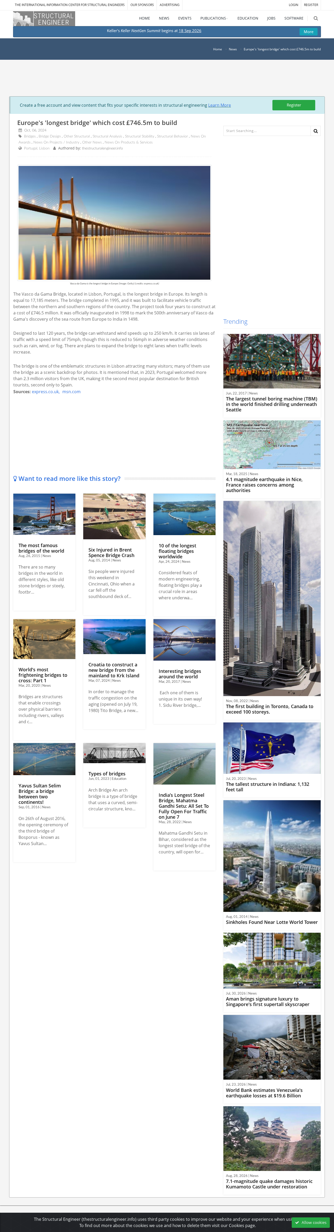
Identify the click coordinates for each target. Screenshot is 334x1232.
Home (217, 49)
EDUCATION (247, 18)
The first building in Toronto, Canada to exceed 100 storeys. (269, 709)
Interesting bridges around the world (180, 674)
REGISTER (311, 5)
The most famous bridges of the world (41, 548)
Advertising (170, 5)
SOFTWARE (293, 18)
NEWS (164, 18)
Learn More (219, 105)
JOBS (271, 18)
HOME (144, 18)
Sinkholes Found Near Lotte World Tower (272, 922)
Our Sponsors (142, 5)
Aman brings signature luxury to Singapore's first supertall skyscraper (267, 1001)
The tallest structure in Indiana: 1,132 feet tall (267, 787)
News (233, 49)
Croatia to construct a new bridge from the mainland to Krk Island (113, 670)
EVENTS (185, 18)
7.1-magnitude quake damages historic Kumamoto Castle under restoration (269, 1184)
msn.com (71, 391)
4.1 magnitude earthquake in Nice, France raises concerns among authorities (264, 484)
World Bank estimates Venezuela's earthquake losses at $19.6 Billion (264, 1093)
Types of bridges (107, 773)
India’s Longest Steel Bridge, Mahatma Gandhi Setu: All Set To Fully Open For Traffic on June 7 (184, 806)
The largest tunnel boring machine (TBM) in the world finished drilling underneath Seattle (271, 404)
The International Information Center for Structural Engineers (70, 5)
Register (294, 104)
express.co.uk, (46, 391)
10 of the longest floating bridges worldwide (177, 551)
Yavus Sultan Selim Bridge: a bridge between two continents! (40, 793)
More (308, 31)
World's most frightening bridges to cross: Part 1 (43, 675)
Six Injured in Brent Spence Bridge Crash (111, 552)
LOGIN (293, 5)
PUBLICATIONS (213, 18)
